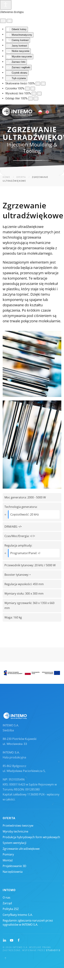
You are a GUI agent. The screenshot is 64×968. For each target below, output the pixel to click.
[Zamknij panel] (9, 21)
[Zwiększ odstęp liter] (36, 98)
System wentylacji (14, 843)
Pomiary (8, 854)
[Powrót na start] (17, 112)
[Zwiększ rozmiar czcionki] (32, 88)
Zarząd (7, 903)
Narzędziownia (13, 872)
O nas (6, 897)
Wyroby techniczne (15, 831)
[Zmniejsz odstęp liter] (30, 98)
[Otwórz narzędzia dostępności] (5, 5)
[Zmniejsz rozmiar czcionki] (27, 88)
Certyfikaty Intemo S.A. (18, 915)
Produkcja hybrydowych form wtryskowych (31, 837)
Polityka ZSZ (11, 909)
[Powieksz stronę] (43, 83)
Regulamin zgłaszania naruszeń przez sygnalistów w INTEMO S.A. (28, 922)
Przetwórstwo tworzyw (18, 826)
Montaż (8, 860)
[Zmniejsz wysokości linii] (34, 93)
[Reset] (3, 21)
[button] (58, 112)
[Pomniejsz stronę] (38, 83)
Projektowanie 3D (14, 866)
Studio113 (53, 950)
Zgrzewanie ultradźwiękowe (21, 849)
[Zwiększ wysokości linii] (39, 93)
